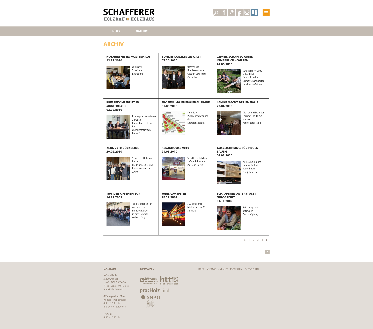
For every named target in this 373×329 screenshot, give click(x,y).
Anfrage (211, 269)
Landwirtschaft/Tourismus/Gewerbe (141, 3)
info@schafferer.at (113, 289)
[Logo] (128, 15)
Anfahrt (223, 269)
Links (201, 269)
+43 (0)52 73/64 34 (115, 282)
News (116, 31)
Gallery (142, 31)
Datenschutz (252, 269)
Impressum (236, 269)
